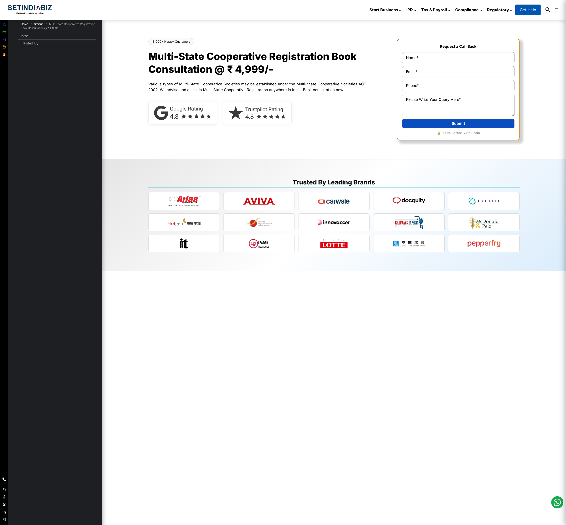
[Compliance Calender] (4, 47)
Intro (24, 36)
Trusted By (29, 43)
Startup (38, 24)
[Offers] (4, 55)
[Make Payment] (4, 32)
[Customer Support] (4, 39)
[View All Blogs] (4, 24)
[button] (548, 10)
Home (24, 24)
